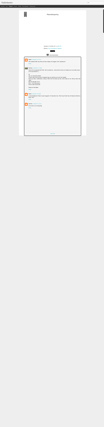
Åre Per (60, 46)
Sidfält (19, 6)
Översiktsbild (25, 6)
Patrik (29, 59)
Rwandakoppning (52, 14)
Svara (29, 63)
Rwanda (60, 48)
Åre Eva (30, 67)
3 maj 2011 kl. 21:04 (36, 59)
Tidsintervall (32, 6)
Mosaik (15, 6)
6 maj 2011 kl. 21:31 (36, 103)
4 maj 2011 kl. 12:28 (37, 67)
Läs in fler (52, 133)
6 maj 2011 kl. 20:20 (36, 93)
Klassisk (3, 6)
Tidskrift (11, 6)
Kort (7, 6)
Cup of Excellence (52, 48)
